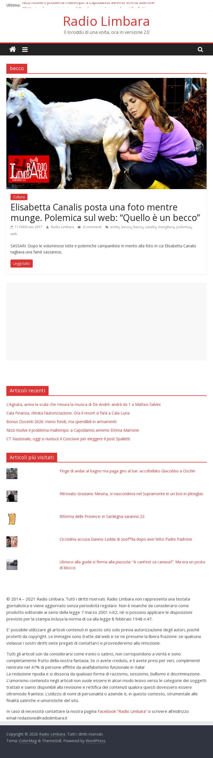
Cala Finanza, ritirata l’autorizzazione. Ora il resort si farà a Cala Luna (68, 413)
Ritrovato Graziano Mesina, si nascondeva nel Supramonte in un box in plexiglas (131, 493)
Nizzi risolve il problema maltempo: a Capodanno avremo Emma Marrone (88, 5)
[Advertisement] (106, 321)
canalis (150, 227)
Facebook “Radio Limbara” (122, 711)
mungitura (166, 227)
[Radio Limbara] (12, 49)
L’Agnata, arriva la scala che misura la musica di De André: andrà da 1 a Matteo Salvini (83, 404)
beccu (138, 227)
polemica (183, 227)
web (14, 234)
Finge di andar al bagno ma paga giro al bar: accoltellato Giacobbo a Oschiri (127, 471)
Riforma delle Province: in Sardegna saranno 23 (102, 516)
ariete (114, 227)
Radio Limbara (106, 20)
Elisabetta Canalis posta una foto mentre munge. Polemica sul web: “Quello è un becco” (105, 212)
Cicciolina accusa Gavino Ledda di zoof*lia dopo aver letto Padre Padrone (126, 539)
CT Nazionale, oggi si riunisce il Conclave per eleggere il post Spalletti (68, 438)
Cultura (19, 197)
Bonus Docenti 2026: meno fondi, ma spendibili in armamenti (61, 421)
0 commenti (92, 227)
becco (126, 227)
